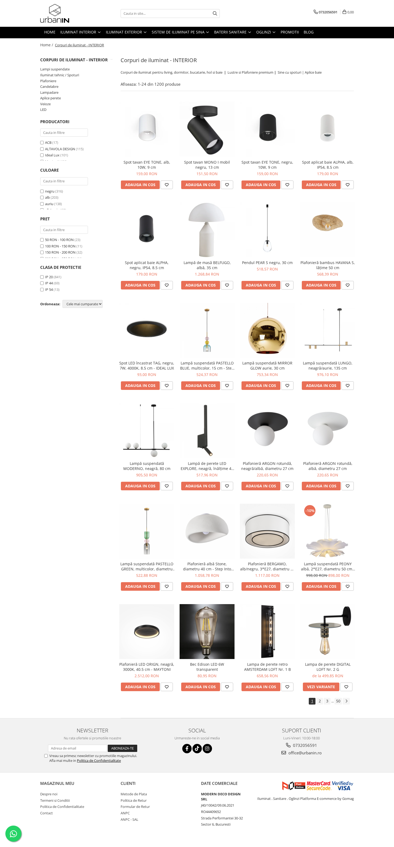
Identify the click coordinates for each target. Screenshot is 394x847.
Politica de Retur (134, 800)
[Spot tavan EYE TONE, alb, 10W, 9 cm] (146, 129)
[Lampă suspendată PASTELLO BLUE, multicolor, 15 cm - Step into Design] (207, 330)
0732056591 (304, 745)
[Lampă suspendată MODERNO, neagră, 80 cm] (146, 430)
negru (49, 191)
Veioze (45, 103)
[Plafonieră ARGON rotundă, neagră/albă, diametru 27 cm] (267, 430)
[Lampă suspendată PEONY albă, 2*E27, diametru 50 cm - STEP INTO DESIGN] (327, 531)
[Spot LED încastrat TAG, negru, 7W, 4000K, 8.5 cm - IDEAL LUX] (146, 330)
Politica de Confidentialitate (99, 760)
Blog (309, 32)
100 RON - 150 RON (60, 246)
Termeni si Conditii (55, 800)
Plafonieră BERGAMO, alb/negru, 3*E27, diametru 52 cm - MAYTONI (267, 566)
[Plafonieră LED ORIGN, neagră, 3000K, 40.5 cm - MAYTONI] (146, 631)
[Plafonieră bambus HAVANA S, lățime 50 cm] (327, 229)
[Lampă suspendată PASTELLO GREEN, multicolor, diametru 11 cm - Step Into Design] (146, 531)
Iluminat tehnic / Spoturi (59, 75)
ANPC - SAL (129, 819)
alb (47, 197)
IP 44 (49, 283)
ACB (48, 142)
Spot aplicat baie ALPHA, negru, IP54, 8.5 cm (147, 265)
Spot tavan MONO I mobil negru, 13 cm (207, 165)
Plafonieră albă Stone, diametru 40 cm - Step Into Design (207, 566)
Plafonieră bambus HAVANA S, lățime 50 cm (327, 265)
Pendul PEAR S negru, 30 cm (267, 262)
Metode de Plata (134, 794)
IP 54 (49, 289)
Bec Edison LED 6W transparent (207, 667)
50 (338, 700)
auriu (49, 203)
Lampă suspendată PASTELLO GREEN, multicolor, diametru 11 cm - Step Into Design (146, 566)
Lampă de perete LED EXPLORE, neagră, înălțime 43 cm (207, 466)
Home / (47, 44)
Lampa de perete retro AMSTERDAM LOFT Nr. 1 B (267, 667)
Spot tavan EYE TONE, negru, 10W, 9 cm (267, 165)
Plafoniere (48, 80)
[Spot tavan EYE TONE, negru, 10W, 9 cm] (267, 129)
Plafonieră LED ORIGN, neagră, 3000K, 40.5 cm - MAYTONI (146, 667)
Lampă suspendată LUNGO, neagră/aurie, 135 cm (327, 365)
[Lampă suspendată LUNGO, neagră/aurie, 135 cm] (327, 330)
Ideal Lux (52, 155)
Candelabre (49, 86)
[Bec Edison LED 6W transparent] (207, 631)
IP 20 (49, 276)
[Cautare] (215, 13)
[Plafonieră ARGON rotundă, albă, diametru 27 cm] (327, 430)
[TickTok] (197, 748)
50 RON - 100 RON (59, 239)
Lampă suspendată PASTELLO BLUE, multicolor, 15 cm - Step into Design (207, 365)
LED (43, 109)
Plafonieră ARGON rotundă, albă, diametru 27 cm (327, 466)
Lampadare (49, 92)
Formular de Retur (135, 806)
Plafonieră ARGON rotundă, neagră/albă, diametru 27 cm (267, 466)
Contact (46, 813)
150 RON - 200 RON (60, 252)
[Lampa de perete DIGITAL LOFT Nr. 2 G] (327, 631)
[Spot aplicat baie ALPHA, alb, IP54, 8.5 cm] (327, 129)
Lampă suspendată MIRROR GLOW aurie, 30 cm (267, 365)
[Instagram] (207, 748)
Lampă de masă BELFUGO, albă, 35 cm (207, 265)
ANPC (125, 813)
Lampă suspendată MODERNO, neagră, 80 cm (146, 466)
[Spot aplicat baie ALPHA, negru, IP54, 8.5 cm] (146, 229)
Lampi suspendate (55, 69)
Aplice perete (50, 98)
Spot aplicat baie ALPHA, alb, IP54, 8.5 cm (328, 165)
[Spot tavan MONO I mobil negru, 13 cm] (207, 129)
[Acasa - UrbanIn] (67, 13)
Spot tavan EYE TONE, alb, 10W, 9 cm (147, 165)
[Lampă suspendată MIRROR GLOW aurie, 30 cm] (267, 330)
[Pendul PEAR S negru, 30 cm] (267, 229)
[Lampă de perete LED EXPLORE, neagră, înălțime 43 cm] (207, 430)
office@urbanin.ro (304, 752)
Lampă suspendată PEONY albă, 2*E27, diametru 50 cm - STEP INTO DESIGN (328, 566)
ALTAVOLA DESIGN (60, 148)
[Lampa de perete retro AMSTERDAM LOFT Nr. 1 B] (267, 631)
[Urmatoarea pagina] (346, 701)
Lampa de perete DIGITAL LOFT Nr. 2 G (328, 667)
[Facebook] (187, 748)
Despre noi (48, 794)
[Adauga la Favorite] (167, 184)
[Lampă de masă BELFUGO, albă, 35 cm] (207, 229)
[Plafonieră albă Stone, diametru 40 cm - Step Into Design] (207, 531)
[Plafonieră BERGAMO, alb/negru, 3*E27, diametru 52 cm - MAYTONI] (267, 531)
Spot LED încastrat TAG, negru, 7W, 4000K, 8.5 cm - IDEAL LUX (146, 365)
